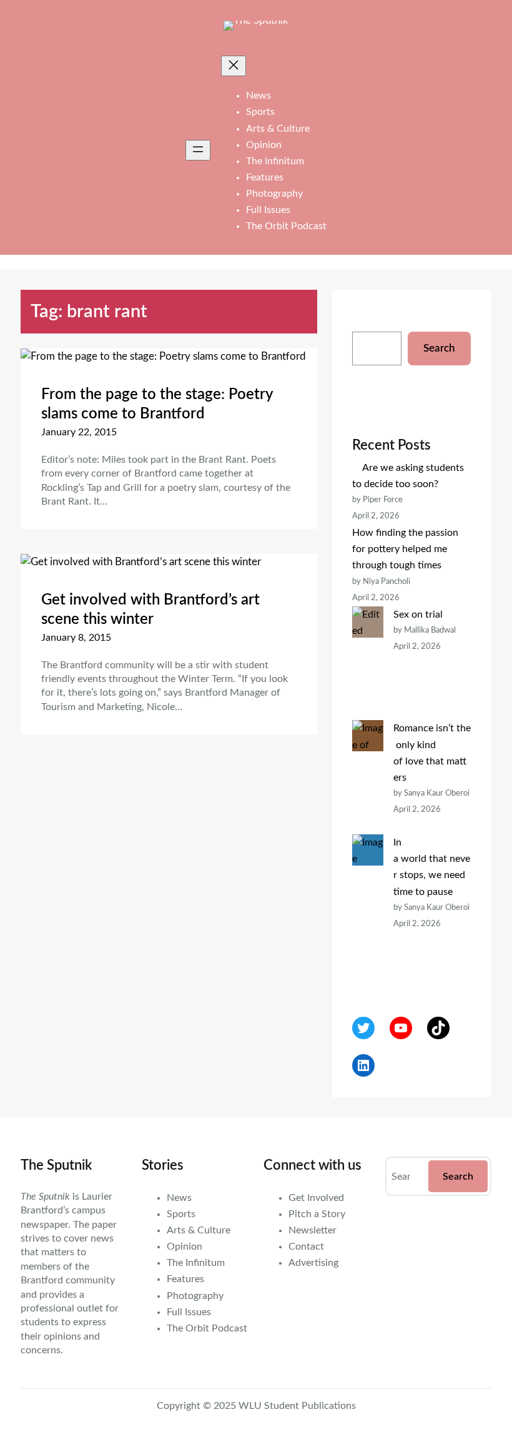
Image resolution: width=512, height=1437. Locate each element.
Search (439, 348)
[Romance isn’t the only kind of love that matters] (367, 777)
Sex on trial (418, 615)
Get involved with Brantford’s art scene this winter (150, 610)
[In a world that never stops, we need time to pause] (367, 907)
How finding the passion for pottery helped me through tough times (405, 549)
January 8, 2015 (76, 638)
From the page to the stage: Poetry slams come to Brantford (157, 404)
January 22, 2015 (79, 432)
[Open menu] (197, 150)
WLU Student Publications (297, 1406)
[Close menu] (233, 66)
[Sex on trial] (367, 663)
